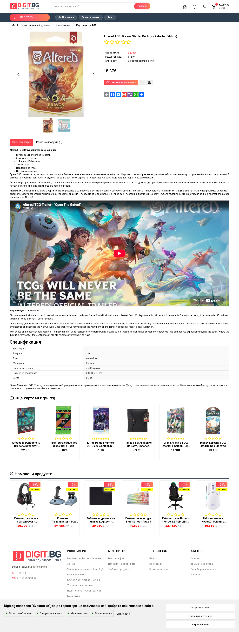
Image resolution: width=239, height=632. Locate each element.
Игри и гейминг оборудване (35, 25)
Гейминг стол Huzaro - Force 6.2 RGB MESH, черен (175, 521)
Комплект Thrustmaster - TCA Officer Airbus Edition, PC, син (63, 523)
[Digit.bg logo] (37, 557)
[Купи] (18, 515)
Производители (158, 569)
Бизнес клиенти (91, 17)
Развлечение (63, 25)
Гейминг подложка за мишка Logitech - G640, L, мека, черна (101, 521)
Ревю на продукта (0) (49, 142)
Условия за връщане (80, 585)
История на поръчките (122, 564)
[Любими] (194, 6)
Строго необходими (20, 613)
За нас (71, 564)
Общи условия (76, 574)
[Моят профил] (204, 6)
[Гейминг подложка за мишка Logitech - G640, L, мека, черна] (101, 496)
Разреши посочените (200, 616)
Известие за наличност (122, 82)
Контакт (195, 558)
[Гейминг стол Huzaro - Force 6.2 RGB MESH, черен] (175, 496)
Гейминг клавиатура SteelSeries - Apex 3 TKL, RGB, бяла (138, 521)
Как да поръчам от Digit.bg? (84, 580)
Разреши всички (200, 607)
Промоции (68, 17)
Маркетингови (79, 613)
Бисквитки (73, 596)
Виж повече (123, 613)
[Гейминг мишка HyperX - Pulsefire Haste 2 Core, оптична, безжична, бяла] (213, 496)
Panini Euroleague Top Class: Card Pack (63, 444)
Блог (110, 17)
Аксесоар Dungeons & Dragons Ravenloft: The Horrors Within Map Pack (26, 447)
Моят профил (116, 558)
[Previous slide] (18, 74)
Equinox (132, 52)
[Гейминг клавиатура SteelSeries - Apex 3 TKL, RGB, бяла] (138, 496)
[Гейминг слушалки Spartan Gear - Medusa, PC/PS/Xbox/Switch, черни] (26, 496)
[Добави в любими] (142, 82)
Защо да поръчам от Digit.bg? (85, 569)
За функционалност (51, 613)
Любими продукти (119, 569)
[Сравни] (184, 6)
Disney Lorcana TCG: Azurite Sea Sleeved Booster (213, 446)
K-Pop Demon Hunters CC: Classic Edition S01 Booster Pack (101, 446)
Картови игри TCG (86, 25)
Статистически (103, 613)
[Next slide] (93, 74)
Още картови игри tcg (34, 398)
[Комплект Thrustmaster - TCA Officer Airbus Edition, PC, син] (63, 496)
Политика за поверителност (84, 590)
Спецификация (21, 142)
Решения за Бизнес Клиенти (84, 558)
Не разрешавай (200, 624)
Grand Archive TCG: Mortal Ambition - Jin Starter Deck (175, 446)
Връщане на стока (202, 564)
